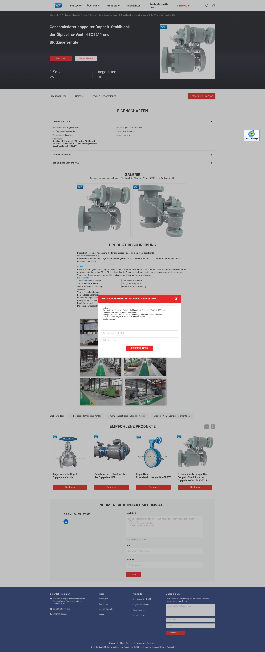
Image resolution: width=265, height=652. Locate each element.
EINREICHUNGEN (139, 348)
